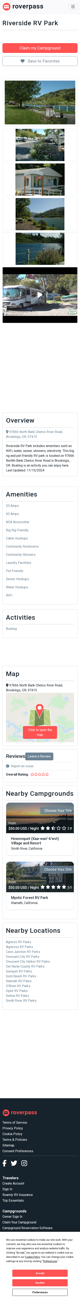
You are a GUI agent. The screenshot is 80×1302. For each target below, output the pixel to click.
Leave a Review (39, 756)
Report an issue (22, 766)
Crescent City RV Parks (22, 957)
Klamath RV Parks (19, 981)
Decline (40, 1282)
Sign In (7, 1189)
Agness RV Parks (18, 942)
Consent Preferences (17, 1151)
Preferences (40, 1292)
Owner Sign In (12, 1217)
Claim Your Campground (19, 1222)
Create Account (13, 1183)
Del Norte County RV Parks (25, 966)
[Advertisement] (40, 368)
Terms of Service (14, 1122)
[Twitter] (16, 1164)
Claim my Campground (40, 48)
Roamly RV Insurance (17, 1195)
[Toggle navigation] (73, 7)
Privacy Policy (12, 1128)
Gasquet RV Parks (19, 971)
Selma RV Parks (17, 996)
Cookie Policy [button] (32, 1257)
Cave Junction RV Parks (23, 952)
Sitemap (8, 1145)
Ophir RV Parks (17, 991)
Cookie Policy (12, 1134)
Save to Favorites (43, 61)
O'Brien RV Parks (18, 986)
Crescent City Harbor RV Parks (28, 961)
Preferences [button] (50, 1261)
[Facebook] (6, 1164)
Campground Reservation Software (27, 1228)
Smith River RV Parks (21, 1001)
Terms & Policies (14, 1140)
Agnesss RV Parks (19, 947)
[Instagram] (24, 1164)
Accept (40, 1273)
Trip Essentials (13, 1200)
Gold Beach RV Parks (21, 976)
